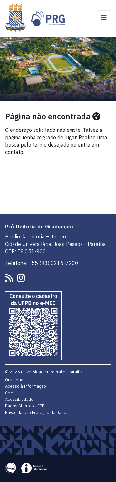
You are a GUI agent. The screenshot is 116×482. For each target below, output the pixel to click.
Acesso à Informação (25, 386)
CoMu (10, 393)
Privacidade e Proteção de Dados (37, 412)
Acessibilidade (19, 399)
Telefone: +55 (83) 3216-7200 (41, 263)
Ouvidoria (14, 379)
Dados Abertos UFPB (24, 406)
